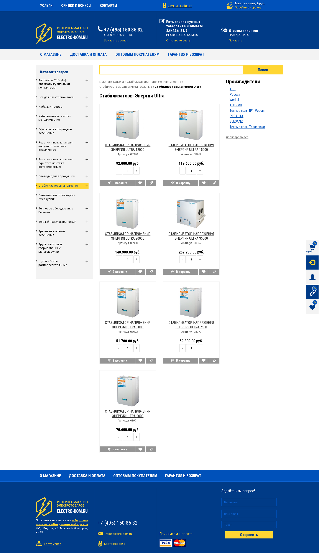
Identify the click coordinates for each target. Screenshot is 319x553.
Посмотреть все (237, 137)
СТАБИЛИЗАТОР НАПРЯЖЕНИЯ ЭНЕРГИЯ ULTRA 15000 (191, 147)
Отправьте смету (178, 40)
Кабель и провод (50, 107)
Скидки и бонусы (76, 5)
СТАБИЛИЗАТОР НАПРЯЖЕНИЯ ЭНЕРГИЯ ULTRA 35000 (191, 236)
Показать (235, 40)
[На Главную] (63, 33)
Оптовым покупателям (137, 54)
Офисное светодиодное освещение (55, 131)
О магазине (50, 54)
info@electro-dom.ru (118, 534)
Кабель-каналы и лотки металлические (54, 118)
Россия (235, 94)
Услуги (46, 5)
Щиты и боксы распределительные (52, 263)
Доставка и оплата (88, 54)
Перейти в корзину (248, 7)
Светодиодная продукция (57, 176)
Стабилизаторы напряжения (59, 186)
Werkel (234, 100)
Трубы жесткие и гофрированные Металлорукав (50, 247)
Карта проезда (114, 544)
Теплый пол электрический (57, 222)
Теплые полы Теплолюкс (247, 127)
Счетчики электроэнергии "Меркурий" (56, 197)
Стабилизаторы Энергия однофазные (125, 87)
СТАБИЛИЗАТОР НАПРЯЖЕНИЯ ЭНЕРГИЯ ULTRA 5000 (127, 325)
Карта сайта (52, 544)
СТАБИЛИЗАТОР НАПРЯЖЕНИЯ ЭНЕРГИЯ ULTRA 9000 (127, 413)
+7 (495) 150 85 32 (123, 30)
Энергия (175, 82)
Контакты (108, 5)
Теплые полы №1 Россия (247, 111)
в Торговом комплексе (62, 522)
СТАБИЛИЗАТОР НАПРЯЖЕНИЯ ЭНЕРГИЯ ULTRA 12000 (127, 147)
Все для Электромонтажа (56, 97)
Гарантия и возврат (186, 54)
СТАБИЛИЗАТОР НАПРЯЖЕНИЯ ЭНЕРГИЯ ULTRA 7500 (191, 325)
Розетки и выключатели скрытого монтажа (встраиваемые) (55, 163)
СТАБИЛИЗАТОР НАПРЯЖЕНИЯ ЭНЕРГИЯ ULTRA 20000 (127, 236)
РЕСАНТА (236, 116)
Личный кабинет (180, 6)
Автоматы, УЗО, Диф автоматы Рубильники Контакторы (54, 83)
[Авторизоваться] (312, 262)
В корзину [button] (120, 183)
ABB (232, 89)
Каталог (118, 82)
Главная (105, 82)
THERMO (236, 105)
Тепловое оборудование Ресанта (55, 210)
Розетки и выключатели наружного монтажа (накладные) (55, 146)
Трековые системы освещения (51, 233)
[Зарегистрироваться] (312, 277)
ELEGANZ (236, 121)
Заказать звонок (116, 40)
